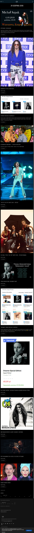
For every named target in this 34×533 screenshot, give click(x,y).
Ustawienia (3, 532)
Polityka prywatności (4, 511)
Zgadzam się (29, 530)
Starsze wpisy (3, 490)
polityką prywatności (13, 528)
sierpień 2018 (5, 495)
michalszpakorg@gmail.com (8, 521)
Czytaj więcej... (3, 34)
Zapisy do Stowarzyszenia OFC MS (6, 510)
